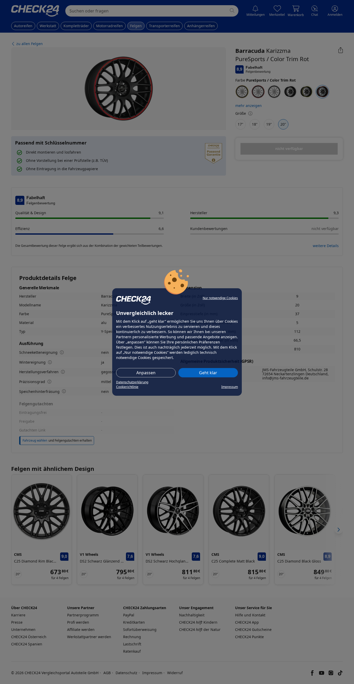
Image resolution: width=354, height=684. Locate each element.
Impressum (229, 387)
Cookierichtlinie (127, 387)
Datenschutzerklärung (132, 382)
